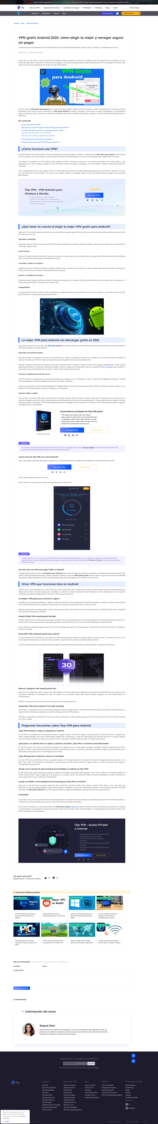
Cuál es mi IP (89, 1087)
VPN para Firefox (69, 1100)
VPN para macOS (69, 1087)
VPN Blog (88, 1090)
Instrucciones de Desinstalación (112, 1095)
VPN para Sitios (47, 898)
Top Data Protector (48, 1100)
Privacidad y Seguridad (104, 898)
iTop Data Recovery (48, 1097)
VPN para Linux (69, 1105)
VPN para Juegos (47, 925)
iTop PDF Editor (47, 1102)
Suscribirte (91, 1063)
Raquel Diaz (22, 52)
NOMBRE (17, 966)
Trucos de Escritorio (91, 1092)
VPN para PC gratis (95, 560)
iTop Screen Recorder (49, 1087)
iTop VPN (43, 461)
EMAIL (45, 966)
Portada (16, 23)
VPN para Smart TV (70, 1102)
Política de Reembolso (114, 1121)
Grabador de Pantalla (92, 1097)
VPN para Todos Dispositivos (73, 1110)
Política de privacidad (132, 1121)
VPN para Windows (20, 898)
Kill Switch (109, 367)
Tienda (115, 8)
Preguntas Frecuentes (109, 1087)
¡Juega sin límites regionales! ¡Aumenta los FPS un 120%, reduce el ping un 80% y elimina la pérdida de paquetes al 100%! (81, 2)
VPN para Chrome (69, 1097)
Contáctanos (129, 1087)
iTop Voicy (45, 1092)
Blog (64, 13)
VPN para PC (68, 1090)
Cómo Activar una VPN (109, 1092)
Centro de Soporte (108, 1085)
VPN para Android (32, 23)
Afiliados (128, 1095)
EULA (144, 1121)
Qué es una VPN (90, 1085)
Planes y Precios (47, 1110)
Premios (127, 1092)
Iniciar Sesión (135, 8)
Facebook (132, 1108)
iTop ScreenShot (47, 1095)
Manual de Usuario (108, 1090)
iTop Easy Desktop (48, 1090)
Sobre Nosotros (130, 1085)
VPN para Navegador (70, 1107)
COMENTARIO (18, 970)
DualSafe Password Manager (51, 1105)
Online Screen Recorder (49, 1107)
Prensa (127, 1090)
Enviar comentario (21, 988)
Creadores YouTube (131, 1097)
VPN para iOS (68, 1092)
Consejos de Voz (90, 1095)
